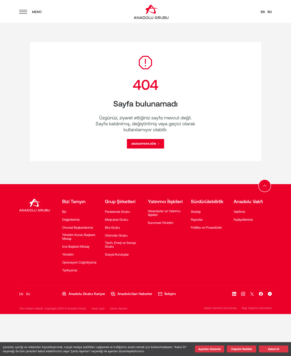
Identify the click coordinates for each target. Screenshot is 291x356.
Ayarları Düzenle (209, 349)
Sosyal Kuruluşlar (117, 254)
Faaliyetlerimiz (243, 219)
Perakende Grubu (117, 211)
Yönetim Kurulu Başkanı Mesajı (78, 236)
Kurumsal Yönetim (160, 223)
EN (263, 12)
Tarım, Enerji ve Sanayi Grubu (120, 244)
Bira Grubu (112, 227)
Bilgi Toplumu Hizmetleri (257, 308)
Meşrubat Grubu (116, 219)
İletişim (170, 294)
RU (270, 12)
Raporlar (197, 219)
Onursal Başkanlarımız (77, 227)
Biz (64, 211)
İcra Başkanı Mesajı (75, 246)
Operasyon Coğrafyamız (79, 262)
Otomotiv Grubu (116, 235)
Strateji (196, 211)
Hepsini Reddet (241, 349)
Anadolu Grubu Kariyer (86, 294)
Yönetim (68, 254)
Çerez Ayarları (118, 308)
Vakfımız (239, 211)
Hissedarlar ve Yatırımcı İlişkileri (164, 213)
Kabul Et (273, 349)
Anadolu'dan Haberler (134, 294)
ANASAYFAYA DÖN (144, 143)
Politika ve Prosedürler (206, 227)
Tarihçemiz (69, 270)
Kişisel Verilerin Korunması (220, 308)
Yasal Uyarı (98, 308)
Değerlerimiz (71, 219)
